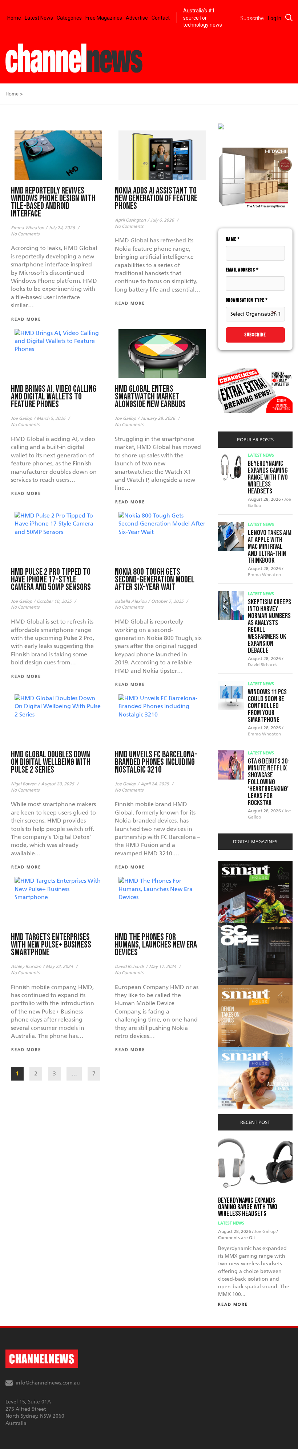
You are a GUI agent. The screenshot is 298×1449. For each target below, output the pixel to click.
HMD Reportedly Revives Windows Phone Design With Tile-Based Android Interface (53, 202)
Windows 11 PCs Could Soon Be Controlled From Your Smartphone (267, 706)
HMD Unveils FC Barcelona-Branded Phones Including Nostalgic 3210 (156, 762)
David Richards (262, 664)
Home (14, 18)
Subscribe (255, 335)
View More (232, 864)
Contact (161, 18)
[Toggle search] (289, 17)
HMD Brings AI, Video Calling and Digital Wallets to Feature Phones (53, 396)
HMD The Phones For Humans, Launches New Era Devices (156, 944)
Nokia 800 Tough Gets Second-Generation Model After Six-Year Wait (154, 579)
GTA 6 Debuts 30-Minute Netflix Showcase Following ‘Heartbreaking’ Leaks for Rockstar (269, 782)
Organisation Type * (247, 300)
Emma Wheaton (264, 574)
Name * (233, 239)
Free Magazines (103, 18)
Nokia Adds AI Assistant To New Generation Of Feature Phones (156, 198)
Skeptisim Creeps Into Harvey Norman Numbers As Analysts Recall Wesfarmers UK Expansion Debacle (269, 626)
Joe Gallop (265, 1231)
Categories (69, 18)
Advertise (137, 18)
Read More (233, 1304)
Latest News (39, 18)
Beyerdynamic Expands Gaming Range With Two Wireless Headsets (268, 477)
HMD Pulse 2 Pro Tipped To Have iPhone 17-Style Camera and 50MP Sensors (51, 579)
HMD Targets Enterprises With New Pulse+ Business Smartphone (51, 944)
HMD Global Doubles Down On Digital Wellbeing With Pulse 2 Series (50, 762)
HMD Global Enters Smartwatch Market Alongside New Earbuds (150, 396)
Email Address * (242, 270)
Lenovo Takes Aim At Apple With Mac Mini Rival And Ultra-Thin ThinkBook (269, 546)
